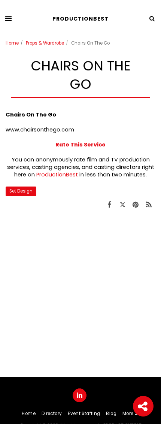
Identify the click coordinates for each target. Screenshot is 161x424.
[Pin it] (135, 205)
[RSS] (148, 205)
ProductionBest (57, 174)
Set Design (21, 191)
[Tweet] (122, 205)
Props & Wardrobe (45, 43)
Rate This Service (80, 144)
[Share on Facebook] (109, 205)
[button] (8, 18)
